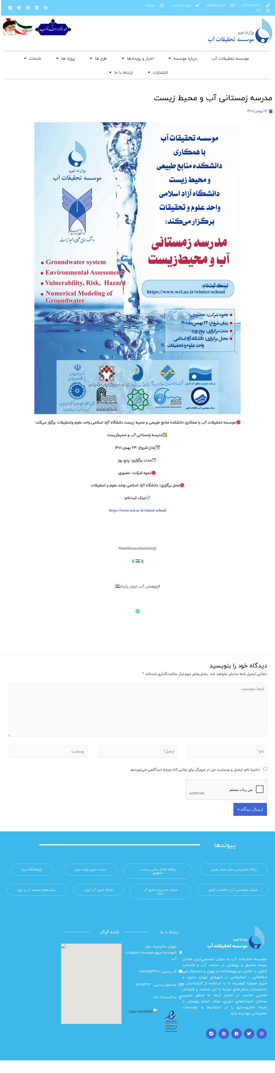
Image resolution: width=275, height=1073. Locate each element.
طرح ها (101, 58)
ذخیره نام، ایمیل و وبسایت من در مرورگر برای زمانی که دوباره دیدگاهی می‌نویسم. (195, 769)
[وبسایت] (47, 753)
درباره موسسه (185, 58)
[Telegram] (236, 1033)
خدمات (35, 58)
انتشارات (160, 72)
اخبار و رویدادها (140, 58)
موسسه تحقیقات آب (230, 58)
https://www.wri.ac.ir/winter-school (137, 510)
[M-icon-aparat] (45, 8)
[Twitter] (249, 1033)
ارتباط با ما (123, 72)
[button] (233, 869)
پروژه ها (68, 58)
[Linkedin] (37, 8)
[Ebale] (10, 8)
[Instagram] (261, 1033)
